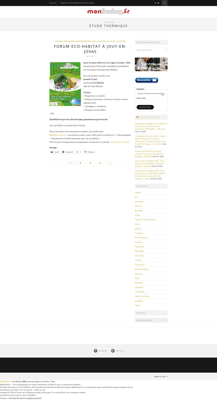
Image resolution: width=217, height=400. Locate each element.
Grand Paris (139, 246)
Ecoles (137, 224)
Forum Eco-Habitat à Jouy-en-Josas (90, 49)
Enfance (138, 228)
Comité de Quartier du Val (145, 219)
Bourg (137, 215)
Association (139, 201)
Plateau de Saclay (142, 269)
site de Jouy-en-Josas (120, 142)
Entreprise (139, 233)
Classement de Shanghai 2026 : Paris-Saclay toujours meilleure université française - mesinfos (150, 164)
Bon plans (69, 41)
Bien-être (138, 206)
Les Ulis (138, 260)
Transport (139, 283)
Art (136, 197)
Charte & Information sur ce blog (77, 3)
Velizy (137, 305)
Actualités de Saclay (149, 117)
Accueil (53, 3)
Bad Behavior (6, 381)
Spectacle (138, 273)
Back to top (160, 377)
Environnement (83, 41)
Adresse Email (141, 98)
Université (139, 287)
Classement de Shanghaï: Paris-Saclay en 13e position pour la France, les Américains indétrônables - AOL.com (151, 126)
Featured (138, 242)
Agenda (59, 41)
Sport (137, 278)
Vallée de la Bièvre (115, 41)
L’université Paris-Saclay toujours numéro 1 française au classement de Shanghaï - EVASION (149, 154)
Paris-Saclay (140, 264)
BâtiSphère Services (58, 135)
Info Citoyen (98, 41)
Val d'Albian (140, 292)
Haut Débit (139, 251)
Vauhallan (139, 301)
